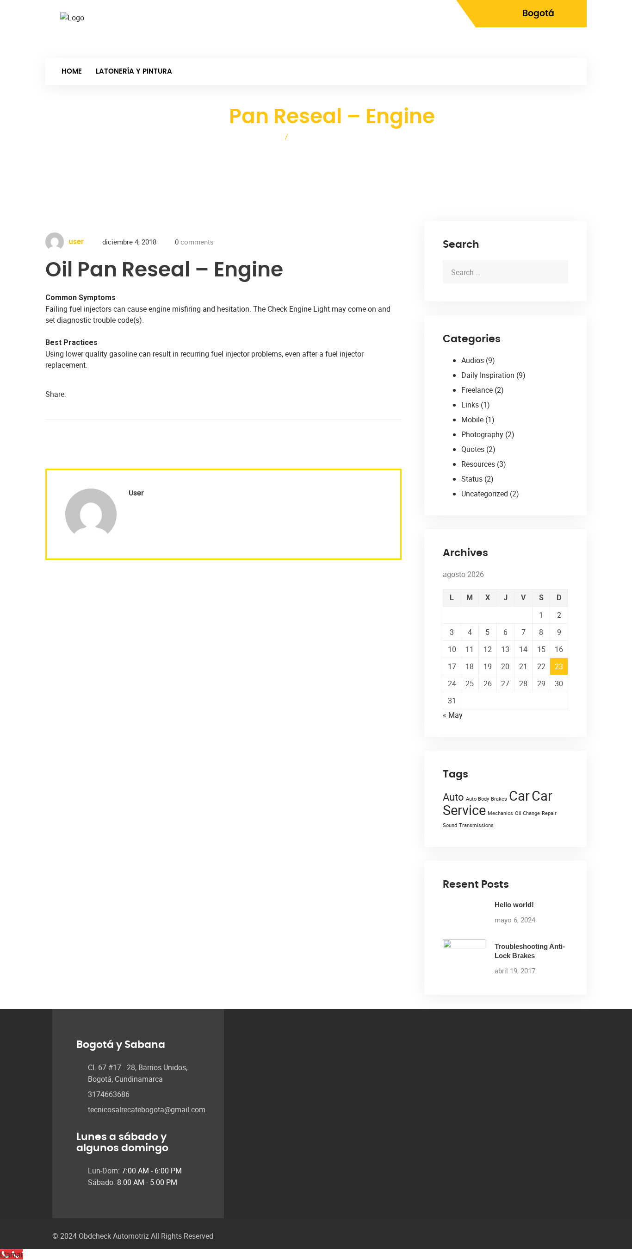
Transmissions (476, 825)
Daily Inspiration (487, 375)
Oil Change (527, 813)
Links (470, 405)
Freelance (477, 390)
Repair (549, 813)
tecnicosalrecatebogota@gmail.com (146, 1109)
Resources (478, 464)
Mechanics (500, 813)
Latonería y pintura (134, 71)
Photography (482, 434)
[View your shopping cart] (572, 44)
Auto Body (477, 799)
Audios (472, 360)
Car (519, 795)
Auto (453, 796)
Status (472, 479)
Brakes (499, 799)
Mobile (472, 419)
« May (453, 715)
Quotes (472, 449)
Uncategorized (484, 494)
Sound (450, 825)
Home (72, 71)
